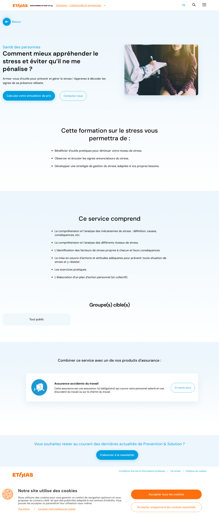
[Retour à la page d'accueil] (33, 5)
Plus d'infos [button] (24, 509)
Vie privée (175, 471)
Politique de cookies (196, 471)
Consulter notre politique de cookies (57, 509)
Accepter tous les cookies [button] (166, 494)
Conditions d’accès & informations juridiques (142, 471)
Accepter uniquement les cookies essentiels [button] (166, 507)
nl (184, 5)
